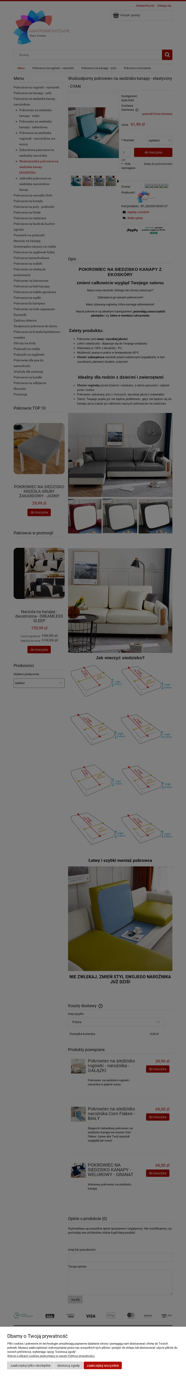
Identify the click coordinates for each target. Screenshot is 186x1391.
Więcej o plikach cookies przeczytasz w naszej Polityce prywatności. (51, 1356)
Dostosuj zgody (68, 1365)
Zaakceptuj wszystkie (103, 1365)
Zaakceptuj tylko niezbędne (30, 1365)
